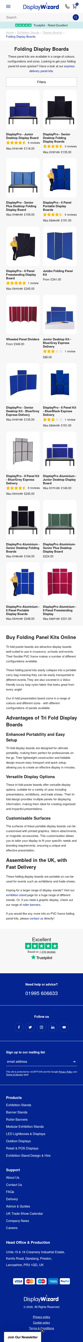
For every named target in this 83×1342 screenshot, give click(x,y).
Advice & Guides (18, 1206)
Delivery (12, 1199)
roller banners (31, 904)
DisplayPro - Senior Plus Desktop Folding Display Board (21, 206)
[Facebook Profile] (19, 1027)
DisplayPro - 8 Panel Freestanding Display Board (21, 274)
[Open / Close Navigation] (12, 6)
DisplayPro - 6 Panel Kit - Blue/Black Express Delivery (59, 411)
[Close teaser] (42, 1331)
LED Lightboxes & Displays (25, 1134)
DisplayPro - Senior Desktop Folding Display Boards (56, 137)
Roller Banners (17, 1119)
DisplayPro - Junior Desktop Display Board (22, 136)
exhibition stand (16, 895)
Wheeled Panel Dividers (22, 339)
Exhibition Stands (28, 32)
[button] (22, 1337)
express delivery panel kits (52, 68)
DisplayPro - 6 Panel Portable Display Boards (57, 206)
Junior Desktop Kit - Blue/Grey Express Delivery (57, 342)
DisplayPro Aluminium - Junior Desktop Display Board (59, 479)
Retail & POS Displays (22, 1148)
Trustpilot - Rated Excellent (50, 25)
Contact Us (14, 1185)
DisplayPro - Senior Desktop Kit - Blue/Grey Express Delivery (22, 411)
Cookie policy (41, 1322)
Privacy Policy (66, 1071)
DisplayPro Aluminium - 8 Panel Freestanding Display (59, 610)
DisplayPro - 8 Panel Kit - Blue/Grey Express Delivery (22, 479)
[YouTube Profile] (64, 1027)
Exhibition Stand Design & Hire (28, 1156)
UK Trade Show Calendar (24, 1214)
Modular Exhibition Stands (25, 1127)
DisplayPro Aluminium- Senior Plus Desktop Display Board (59, 547)
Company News (17, 1221)
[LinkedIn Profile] (52, 1027)
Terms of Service (14, 1074)
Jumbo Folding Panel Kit (58, 272)
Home (10, 32)
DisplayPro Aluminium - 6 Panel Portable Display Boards (22, 610)
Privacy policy (41, 1317)
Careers (12, 1228)
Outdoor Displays (18, 1141)
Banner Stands (16, 1112)
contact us (36, 918)
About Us (12, 1177)
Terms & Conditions (41, 1328)
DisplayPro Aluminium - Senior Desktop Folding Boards (22, 547)
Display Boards (52, 32)
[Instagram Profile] (41, 1027)
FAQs (10, 1192)
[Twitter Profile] (30, 1027)
